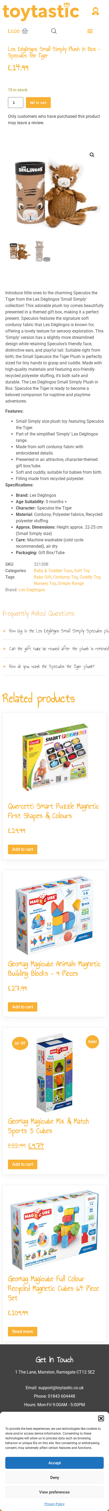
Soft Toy (82, 570)
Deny (54, 1477)
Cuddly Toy (90, 577)
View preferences (54, 1492)
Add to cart (38, 103)
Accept (54, 1463)
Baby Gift (42, 577)
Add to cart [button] (22, 849)
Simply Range (71, 583)
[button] (101, 1418)
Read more (22, 1331)
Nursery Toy (45, 583)
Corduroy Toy (65, 577)
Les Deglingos (32, 589)
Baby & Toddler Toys (53, 570)
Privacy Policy (54, 1504)
